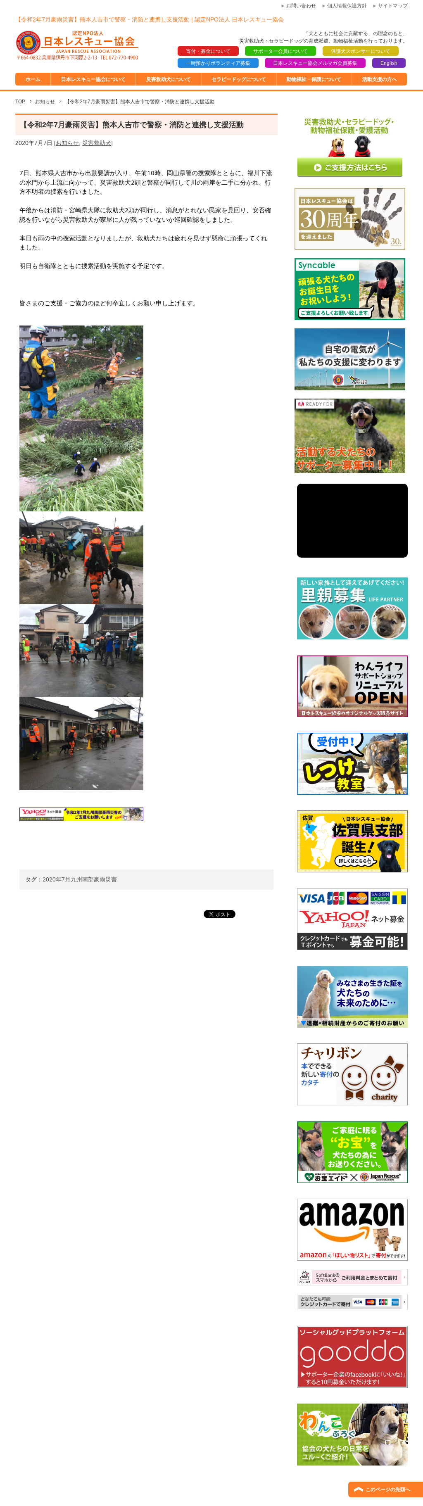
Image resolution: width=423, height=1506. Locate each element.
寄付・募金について (208, 51)
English (388, 63)
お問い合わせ (301, 6)
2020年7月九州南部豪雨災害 (80, 879)
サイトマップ (393, 6)
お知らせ (67, 143)
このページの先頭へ (388, 1489)
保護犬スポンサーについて (360, 51)
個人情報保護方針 (347, 6)
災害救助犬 (96, 143)
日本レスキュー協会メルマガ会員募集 (315, 63)
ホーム (33, 79)
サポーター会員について (280, 51)
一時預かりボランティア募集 (218, 63)
